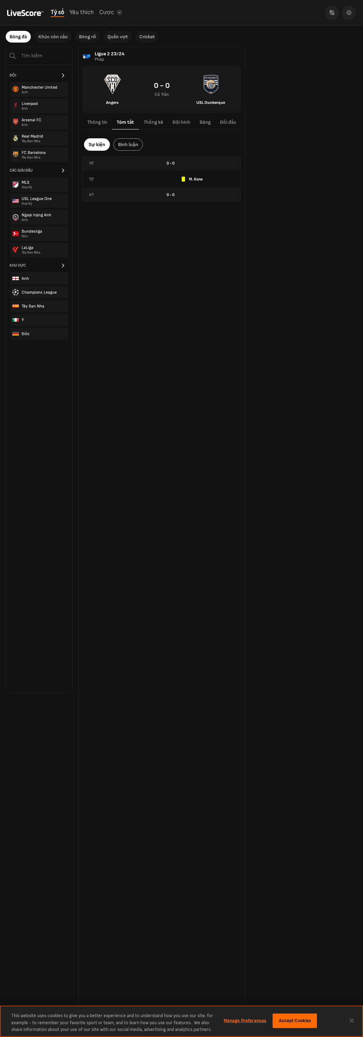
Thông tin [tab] (97, 122)
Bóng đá (18, 37)
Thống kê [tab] (153, 122)
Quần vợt (117, 37)
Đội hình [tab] (181, 122)
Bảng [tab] (205, 122)
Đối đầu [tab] (228, 122)
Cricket (147, 37)
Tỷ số (57, 12)
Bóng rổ (87, 37)
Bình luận (128, 145)
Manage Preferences (245, 1020)
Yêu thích (81, 12)
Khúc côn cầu (53, 37)
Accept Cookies (295, 1020)
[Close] (351, 1020)
